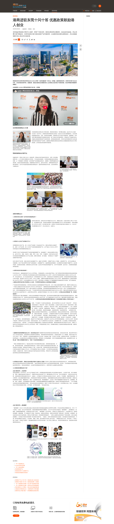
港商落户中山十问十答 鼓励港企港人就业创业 (27, 480)
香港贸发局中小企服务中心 (22, 470)
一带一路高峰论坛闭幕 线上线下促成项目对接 (27, 483)
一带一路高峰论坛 (19, 463)
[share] (80, 45)
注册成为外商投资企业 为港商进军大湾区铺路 (27, 489)
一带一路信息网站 (19, 467)
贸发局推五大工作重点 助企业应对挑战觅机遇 (27, 487)
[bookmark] (80, 49)
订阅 (17, 515)
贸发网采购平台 (19, 469)
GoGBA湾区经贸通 (20, 465)
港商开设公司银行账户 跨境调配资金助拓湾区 (27, 490)
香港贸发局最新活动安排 (21, 472)
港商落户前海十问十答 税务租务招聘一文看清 (27, 481)
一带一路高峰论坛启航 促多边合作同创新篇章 (27, 485)
